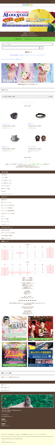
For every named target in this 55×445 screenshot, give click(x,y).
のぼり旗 (21, 55)
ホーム (2, 59)
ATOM (44, 434)
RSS (41, 434)
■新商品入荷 (4, 199)
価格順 (9, 96)
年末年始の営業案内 (14, 55)
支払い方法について (5, 434)
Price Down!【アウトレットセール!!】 (33, 39)
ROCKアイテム (19, 59)
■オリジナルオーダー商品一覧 (7, 205)
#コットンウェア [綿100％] (7, 207)
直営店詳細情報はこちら (27, 313)
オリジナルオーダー (40, 55)
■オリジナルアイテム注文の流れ (8, 232)
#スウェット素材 (4, 218)
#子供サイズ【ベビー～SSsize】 (8, 213)
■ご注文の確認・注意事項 (6, 235)
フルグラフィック (5, 224)
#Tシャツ (3, 216)
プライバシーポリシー (36, 434)
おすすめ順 (5, 96)
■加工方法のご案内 (5, 230)
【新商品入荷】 (18, 39)
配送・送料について (12, 434)
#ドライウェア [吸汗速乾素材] (7, 210)
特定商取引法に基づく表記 (27, 434)
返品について (19, 434)
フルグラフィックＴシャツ (29, 55)
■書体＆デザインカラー (6, 238)
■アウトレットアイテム (6, 202)
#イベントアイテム (5, 221)
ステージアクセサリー (10, 59)
